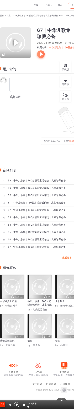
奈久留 (36, 345)
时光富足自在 (40, 309)
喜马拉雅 (13, 5)
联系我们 (51, 384)
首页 (2, 15)
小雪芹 (64, 345)
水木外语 (10, 345)
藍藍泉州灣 (11, 305)
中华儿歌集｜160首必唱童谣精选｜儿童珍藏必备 (35, 15)
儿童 (9, 15)
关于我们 (37, 384)
